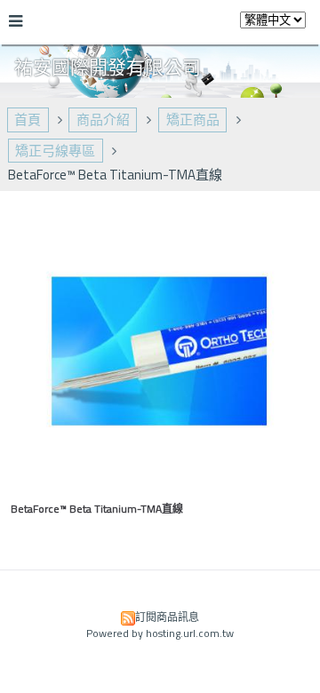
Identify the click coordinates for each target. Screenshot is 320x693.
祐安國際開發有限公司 (107, 67)
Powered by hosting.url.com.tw (160, 633)
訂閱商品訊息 (167, 617)
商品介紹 (103, 119)
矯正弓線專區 (55, 150)
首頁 (27, 119)
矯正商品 (193, 119)
